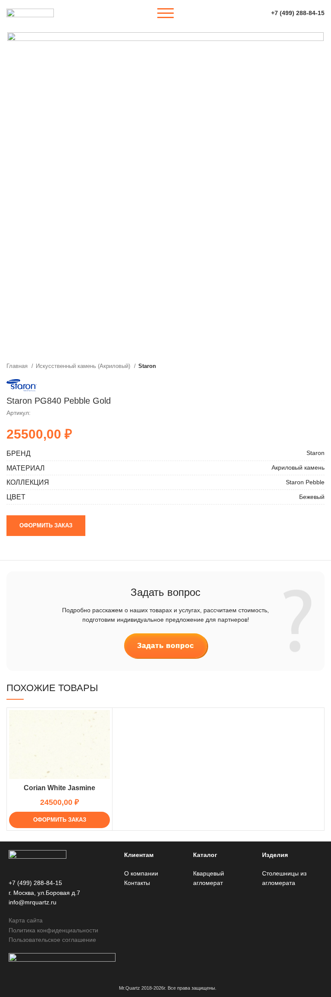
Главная (17, 366)
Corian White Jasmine (59, 787)
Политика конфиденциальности (53, 930)
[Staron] (21, 385)
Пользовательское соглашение (52, 939)
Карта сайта (26, 920)
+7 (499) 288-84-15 (298, 12)
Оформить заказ (45, 525)
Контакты (137, 882)
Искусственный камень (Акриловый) (84, 366)
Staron (147, 366)
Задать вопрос (165, 645)
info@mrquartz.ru (32, 902)
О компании (141, 873)
